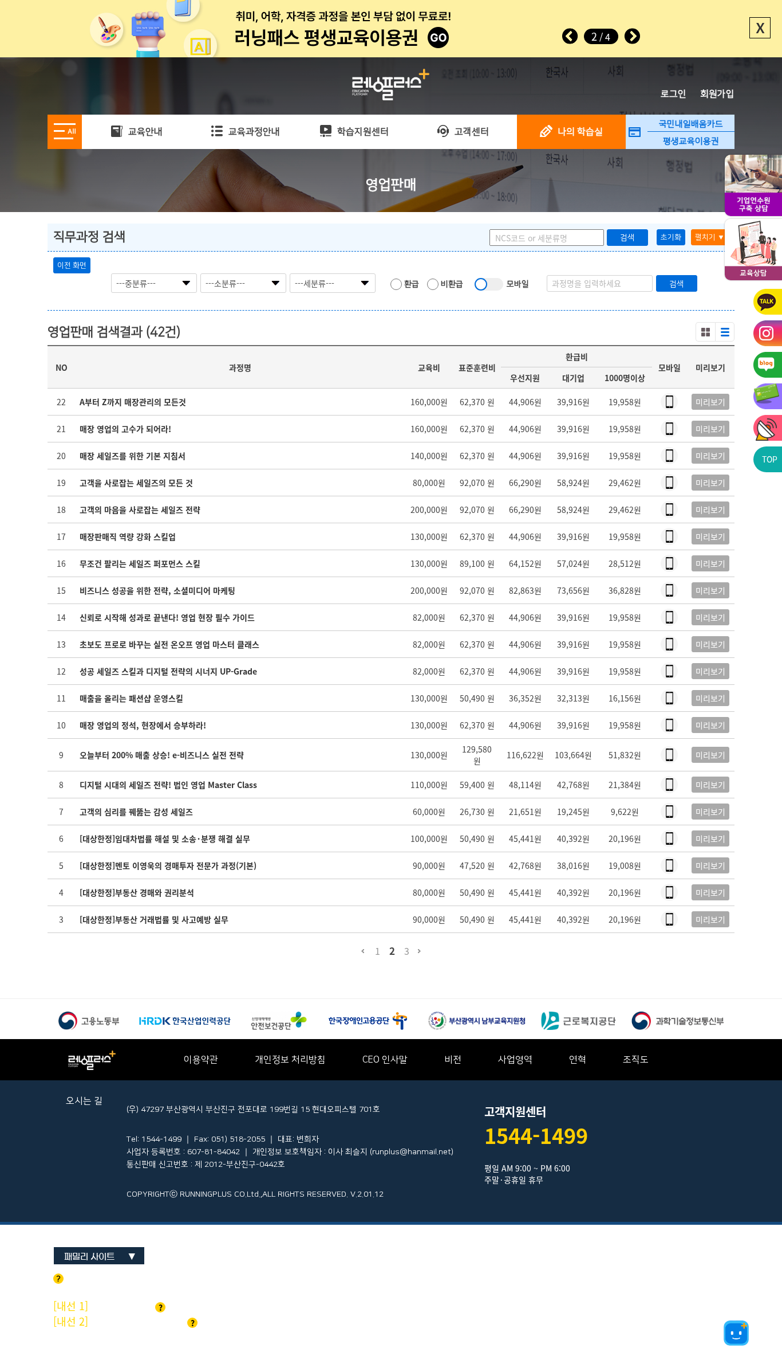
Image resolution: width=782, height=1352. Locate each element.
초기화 (671, 237)
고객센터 (470, 132)
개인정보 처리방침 (290, 1060)
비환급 (451, 284)
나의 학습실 (579, 132)
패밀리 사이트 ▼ (100, 1256)
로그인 (673, 94)
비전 (452, 1060)
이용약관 (201, 1060)
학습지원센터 (362, 132)
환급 (410, 284)
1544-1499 (536, 1135)
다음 (419, 956)
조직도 (636, 1060)
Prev (570, 36)
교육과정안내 (253, 132)
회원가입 (717, 94)
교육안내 (144, 132)
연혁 (577, 1060)
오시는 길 (84, 1101)
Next (632, 36)
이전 (362, 956)
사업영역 (515, 1060)
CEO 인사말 (385, 1060)
